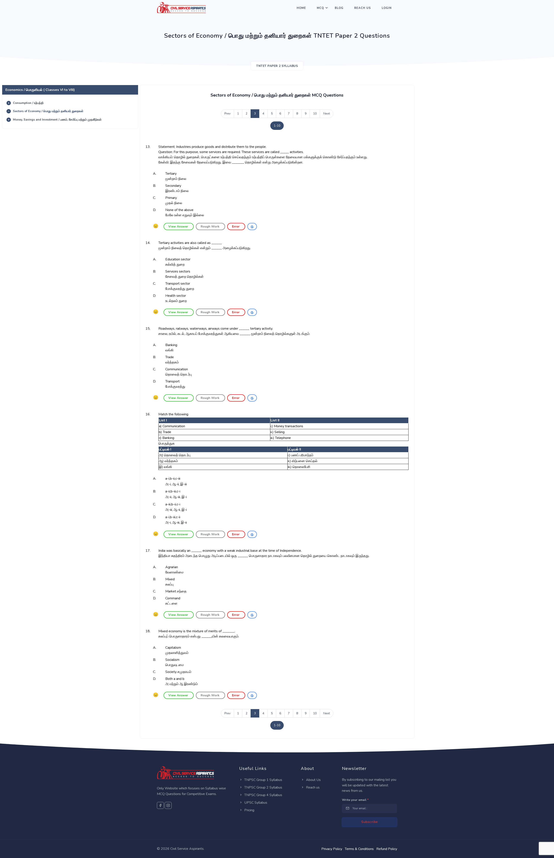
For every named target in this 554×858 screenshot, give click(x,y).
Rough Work (210, 226)
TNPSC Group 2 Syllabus (262, 787)
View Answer (178, 226)
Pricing (248, 810)
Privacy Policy (331, 849)
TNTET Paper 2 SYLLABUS (277, 66)
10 (315, 113)
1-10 (277, 126)
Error (236, 226)
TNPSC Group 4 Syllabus (262, 795)
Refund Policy (386, 849)
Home (301, 8)
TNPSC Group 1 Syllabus (262, 779)
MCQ (320, 8)
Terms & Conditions (359, 849)
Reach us (312, 787)
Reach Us (362, 8)
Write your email (355, 800)
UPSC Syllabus (255, 802)
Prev (227, 113)
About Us (313, 779)
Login (387, 8)
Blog (339, 8)
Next (326, 113)
